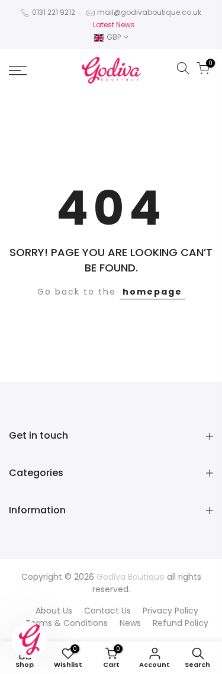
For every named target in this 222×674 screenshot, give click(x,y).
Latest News (114, 25)
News (130, 623)
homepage (152, 292)
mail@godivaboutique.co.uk (149, 12)
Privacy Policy (170, 610)
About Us (54, 610)
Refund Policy (180, 623)
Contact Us (107, 610)
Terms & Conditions (66, 623)
